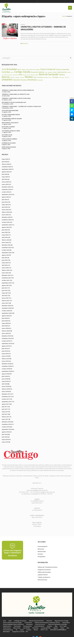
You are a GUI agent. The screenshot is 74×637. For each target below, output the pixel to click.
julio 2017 (4, 407)
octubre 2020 (6, 311)
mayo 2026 (5, 159)
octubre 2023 (6, 222)
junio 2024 (5, 202)
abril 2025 (5, 179)
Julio (3, 74)
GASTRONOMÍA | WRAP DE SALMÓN (12, 119)
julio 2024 (4, 199)
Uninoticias (25, 43)
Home (63, 16)
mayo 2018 (5, 381)
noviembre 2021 (6, 278)
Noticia (62, 74)
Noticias (6, 77)
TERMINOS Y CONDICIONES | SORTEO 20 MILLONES (16, 98)
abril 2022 (5, 265)
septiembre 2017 (7, 401)
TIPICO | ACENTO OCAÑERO (9, 139)
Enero (46, 72)
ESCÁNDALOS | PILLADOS (9, 143)
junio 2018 (5, 379)
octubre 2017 (6, 399)
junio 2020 (5, 321)
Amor (23, 69)
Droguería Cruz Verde (18, 631)
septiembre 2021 (7, 283)
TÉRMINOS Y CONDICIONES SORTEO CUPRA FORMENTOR (18, 90)
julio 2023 (4, 230)
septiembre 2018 (7, 371)
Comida (12, 72)
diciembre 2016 (6, 422)
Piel (27, 631)
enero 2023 (5, 242)
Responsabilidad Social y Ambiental (13, 624)
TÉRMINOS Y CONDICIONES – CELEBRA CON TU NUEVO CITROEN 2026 (21, 106)
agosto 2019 (5, 346)
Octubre (17, 77)
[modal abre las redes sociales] (72, 118)
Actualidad (11, 69)
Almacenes (41, 549)
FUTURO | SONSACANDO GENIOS (11, 114)
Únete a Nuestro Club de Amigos (12, 622)
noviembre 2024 (6, 189)
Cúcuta (26, 71)
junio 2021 (5, 290)
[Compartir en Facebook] (72, 101)
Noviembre (12, 77)
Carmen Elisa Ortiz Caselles (33, 69)
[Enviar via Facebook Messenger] (72, 114)
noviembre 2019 (6, 338)
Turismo (67, 77)
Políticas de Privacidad (44, 572)
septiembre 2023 (7, 225)
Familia (55, 72)
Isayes (22, 630)
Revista (29, 77)
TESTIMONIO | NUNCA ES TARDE (11, 131)
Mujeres (24, 74)
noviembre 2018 (6, 366)
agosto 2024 (5, 197)
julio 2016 (4, 434)
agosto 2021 (5, 285)
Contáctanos (28, 622)
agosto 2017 (5, 404)
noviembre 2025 (6, 167)
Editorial (41, 72)
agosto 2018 (5, 374)
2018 (4, 69)
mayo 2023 (5, 235)
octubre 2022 (6, 250)
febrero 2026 (5, 164)
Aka (68, 628)
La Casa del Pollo (45, 628)
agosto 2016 (5, 432)
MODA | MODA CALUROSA (9, 147)
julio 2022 (4, 258)
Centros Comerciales (62, 69)
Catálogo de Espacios (20, 621)
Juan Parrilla (26, 628)
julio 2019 (4, 348)
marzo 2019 (5, 356)
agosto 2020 (5, 316)
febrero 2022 (5, 270)
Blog (56, 626)
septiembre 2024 (7, 194)
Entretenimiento (42, 546)
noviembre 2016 (6, 424)
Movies (36, 630)
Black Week (6, 631)
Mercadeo (15, 74)
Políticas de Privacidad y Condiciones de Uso (47, 622)
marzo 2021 (5, 298)
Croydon (28, 630)
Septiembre (40, 77)
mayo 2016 (5, 439)
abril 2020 (5, 326)
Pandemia (22, 77)
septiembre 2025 (7, 169)
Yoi (16, 630)
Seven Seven (7, 628)
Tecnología (55, 77)
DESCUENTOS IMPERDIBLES (58, 630)
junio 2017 (5, 409)
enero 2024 (5, 215)
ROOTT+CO (44, 630)
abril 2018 (5, 384)
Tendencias (61, 77)
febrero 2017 (5, 417)
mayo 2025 (5, 177)
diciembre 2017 (6, 394)
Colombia (6, 72)
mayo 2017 (5, 412)
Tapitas (55, 628)
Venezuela (40, 80)
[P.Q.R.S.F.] (12, 550)
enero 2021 (5, 303)
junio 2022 (5, 260)
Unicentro (7, 79)
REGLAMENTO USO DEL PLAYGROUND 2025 (14, 102)
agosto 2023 (5, 227)
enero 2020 (5, 333)
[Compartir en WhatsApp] (72, 105)
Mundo (28, 74)
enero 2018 (5, 391)
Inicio (4, 621)
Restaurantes (42, 551)
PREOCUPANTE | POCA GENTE (10, 123)
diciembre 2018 (6, 364)
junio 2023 (5, 232)
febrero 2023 (5, 240)
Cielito (62, 628)
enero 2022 (5, 273)
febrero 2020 (5, 331)
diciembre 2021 (6, 275)
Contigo (18, 72)
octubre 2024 (6, 192)
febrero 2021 (5, 300)
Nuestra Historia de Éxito (36, 621)
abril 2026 (5, 162)
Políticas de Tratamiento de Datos (47, 567)
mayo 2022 (5, 263)
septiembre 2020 (7, 313)
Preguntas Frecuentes (44, 570)
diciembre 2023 (6, 217)
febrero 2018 (5, 389)
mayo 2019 (5, 353)
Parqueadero (41, 556)
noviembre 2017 (6, 396)
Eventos (50, 72)
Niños (36, 74)
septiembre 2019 (7, 343)
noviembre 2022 (6, 247)
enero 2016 (5, 442)
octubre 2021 (6, 280)
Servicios (40, 554)
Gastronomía (61, 72)
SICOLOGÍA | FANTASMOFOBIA (10, 110)
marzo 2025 (5, 182)
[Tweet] (72, 110)
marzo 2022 (5, 268)
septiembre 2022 (7, 252)
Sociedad (46, 77)
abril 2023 (5, 237)
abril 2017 (5, 414)
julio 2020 (4, 318)
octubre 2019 (6, 341)
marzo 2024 (5, 210)
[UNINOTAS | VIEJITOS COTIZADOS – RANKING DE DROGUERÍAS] (10, 32)
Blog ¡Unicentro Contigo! (61, 621)
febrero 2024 (5, 212)
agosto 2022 (5, 255)
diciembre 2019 (6, 336)
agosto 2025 (5, 172)
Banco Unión (16, 628)
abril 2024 (5, 207)
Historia (69, 72)
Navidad (33, 74)
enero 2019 (5, 361)
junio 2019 (5, 351)
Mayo (11, 74)
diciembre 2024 (6, 187)
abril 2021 (5, 295)
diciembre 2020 (6, 306)
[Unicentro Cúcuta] (37, 605)
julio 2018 (4, 376)
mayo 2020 (5, 323)
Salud (34, 77)
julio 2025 (4, 174)
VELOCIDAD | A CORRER (8, 127)
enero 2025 (5, 184)
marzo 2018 (5, 386)
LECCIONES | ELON (7, 135)
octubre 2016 (6, 427)
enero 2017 (5, 419)
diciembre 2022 (6, 245)
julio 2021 (4, 288)
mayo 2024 (5, 204)
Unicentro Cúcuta (19, 80)
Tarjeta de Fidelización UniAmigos (57, 624)
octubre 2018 (6, 369)
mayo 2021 (5, 293)
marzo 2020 (5, 328)
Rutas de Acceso (42, 580)
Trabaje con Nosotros (44, 577)
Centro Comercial (47, 69)
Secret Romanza (8, 630)
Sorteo (49, 77)
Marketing (6, 74)
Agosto (19, 69)
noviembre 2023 (6, 220)
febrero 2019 (5, 359)
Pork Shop (35, 628)
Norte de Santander (49, 74)
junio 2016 (5, 437)
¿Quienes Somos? (43, 575)
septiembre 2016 (7, 429)
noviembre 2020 (6, 308)
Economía (34, 72)
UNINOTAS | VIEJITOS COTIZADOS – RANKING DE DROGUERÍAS (43, 28)
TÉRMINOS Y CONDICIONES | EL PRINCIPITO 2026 (15, 94)
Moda (20, 74)
